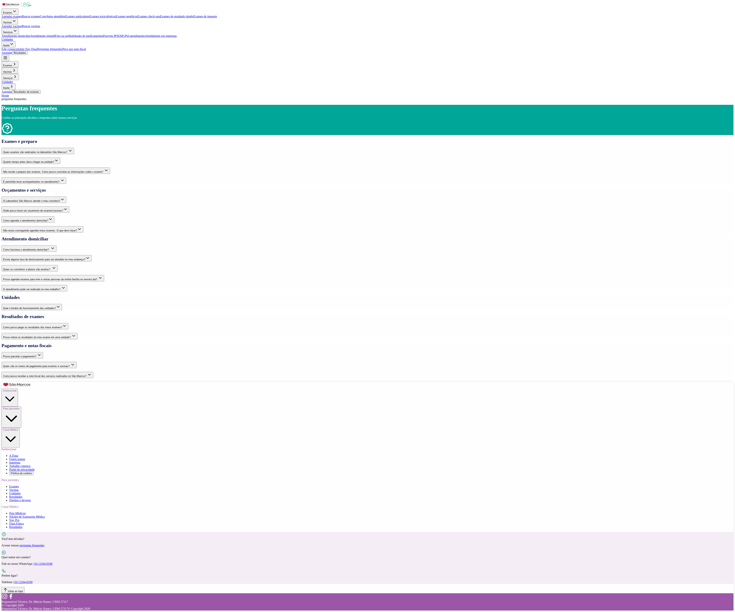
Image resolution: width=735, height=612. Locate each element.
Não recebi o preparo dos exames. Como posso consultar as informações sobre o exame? (53, 171)
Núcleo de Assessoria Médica (27, 516)
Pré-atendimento (135, 35)
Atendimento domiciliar (16, 35)
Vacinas (7, 22)
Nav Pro (14, 520)
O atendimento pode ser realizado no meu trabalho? (32, 289)
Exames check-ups (148, 16)
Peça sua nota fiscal (74, 49)
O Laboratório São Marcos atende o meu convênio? (31, 200)
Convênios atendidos (52, 16)
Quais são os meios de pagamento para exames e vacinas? (36, 366)
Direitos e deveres (20, 500)
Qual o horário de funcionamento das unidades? (29, 308)
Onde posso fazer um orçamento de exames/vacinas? (33, 210)
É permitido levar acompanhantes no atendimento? (31, 181)
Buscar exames (31, 16)
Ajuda (6, 45)
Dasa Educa (16, 523)
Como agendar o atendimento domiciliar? (25, 220)
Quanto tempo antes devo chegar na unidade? (28, 161)
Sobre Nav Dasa (27, 49)
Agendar (7, 52)
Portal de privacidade (22, 469)
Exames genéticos (126, 16)
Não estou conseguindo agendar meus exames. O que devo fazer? (40, 230)
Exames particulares (77, 16)
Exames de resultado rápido (176, 16)
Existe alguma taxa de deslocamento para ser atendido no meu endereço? (44, 259)
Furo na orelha (64, 35)
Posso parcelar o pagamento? (20, 356)
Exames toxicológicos (102, 16)
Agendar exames (12, 16)
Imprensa (14, 462)
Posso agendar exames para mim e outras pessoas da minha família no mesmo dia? (50, 279)
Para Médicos (17, 513)
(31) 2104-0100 (42, 563)
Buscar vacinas (31, 26)
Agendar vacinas (12, 26)
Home (5, 95)
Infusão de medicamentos (88, 35)
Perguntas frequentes (49, 49)
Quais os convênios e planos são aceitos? (27, 269)
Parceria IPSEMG (114, 35)
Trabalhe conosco (19, 466)
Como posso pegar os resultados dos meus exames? (32, 327)
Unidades (7, 39)
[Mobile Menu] (5, 58)
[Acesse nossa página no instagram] (5, 598)
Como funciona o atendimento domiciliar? (26, 249)
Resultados (20, 52)
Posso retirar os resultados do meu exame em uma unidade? (37, 337)
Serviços (8, 32)
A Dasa (13, 455)
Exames (7, 12)
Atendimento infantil (42, 35)
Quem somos (17, 459)
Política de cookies (21, 473)
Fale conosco (9, 49)
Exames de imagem (205, 16)
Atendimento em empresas (161, 35)
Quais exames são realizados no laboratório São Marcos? (35, 152)
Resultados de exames (26, 91)
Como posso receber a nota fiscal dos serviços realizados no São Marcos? (45, 376)
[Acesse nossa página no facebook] (11, 598)
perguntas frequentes (32, 545)
